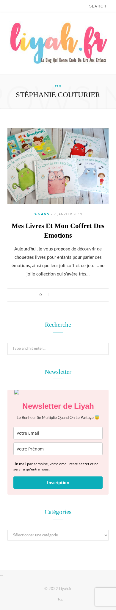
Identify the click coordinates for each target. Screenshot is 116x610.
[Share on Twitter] (64, 295)
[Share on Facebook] (56, 295)
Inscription (58, 482)
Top (60, 599)
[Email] (79, 295)
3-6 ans (41, 214)
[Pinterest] (72, 295)
